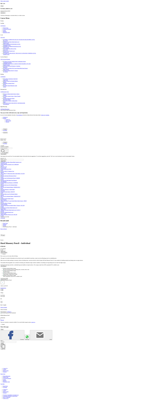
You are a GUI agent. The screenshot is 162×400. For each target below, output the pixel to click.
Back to (4, 228)
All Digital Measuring (5, 109)
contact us (33, 322)
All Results (3, 218)
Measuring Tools (6, 381)
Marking (4, 380)
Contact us (9, 311)
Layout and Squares (7, 378)
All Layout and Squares (5, 59)
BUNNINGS (20, 115)
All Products (3, 25)
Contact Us (8, 119)
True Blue (5, 130)
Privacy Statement (6, 397)
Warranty (7, 121)
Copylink (2, 341)
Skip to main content (5, 1)
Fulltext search (3, 159)
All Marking (3, 76)
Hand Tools (3, 374)
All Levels (3, 37)
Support (4, 118)
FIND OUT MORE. (45, 115)
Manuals (2, 320)
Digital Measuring (6, 376)
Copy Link (3, 348)
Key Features (3, 266)
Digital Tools (5, 377)
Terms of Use (5, 398)
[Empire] (5, 126)
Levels (4, 379)
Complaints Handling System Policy (10, 396)
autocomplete (3, 154)
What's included (4, 307)
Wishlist (5, 117)
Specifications (3, 288)
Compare (4, 253)
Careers (4, 369)
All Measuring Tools (5, 91)
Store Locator (8, 120)
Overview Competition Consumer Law (11, 395)
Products (5, 129)
